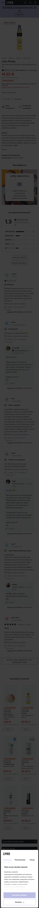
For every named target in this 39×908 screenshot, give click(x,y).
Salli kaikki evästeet (19, 895)
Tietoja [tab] (32, 860)
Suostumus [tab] (7, 860)
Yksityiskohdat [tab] (20, 860)
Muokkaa (18, 902)
